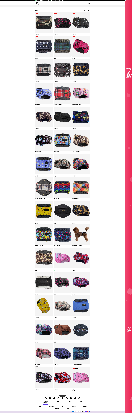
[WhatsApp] (79, 398)
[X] (62, 398)
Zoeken (68, 3)
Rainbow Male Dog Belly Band (75, 198)
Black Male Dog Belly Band (38, 293)
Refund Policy (74, 406)
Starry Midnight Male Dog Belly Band (39, 57)
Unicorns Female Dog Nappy (38, 151)
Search (69, 401)
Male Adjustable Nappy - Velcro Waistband (77, 245)
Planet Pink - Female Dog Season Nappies (76, 293)
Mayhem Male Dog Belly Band (57, 245)
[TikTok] (67, 398)
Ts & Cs (62, 406)
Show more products (62, 395)
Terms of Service (85, 406)
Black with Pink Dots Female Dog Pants (58, 33)
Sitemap (68, 408)
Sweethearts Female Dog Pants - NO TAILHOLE (77, 388)
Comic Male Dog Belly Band (56, 151)
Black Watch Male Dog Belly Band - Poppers (77, 364)
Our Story (58, 401)
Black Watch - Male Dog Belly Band (57, 57)
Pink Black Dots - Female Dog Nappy (76, 57)
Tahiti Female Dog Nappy (56, 364)
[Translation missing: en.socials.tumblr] (71, 398)
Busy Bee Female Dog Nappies (38, 104)
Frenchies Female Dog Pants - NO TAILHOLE (76, 104)
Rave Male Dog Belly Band (56, 198)
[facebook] (58, 398)
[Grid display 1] (83, 10)
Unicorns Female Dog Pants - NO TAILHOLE (39, 388)
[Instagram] (46, 398)
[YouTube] (54, 398)
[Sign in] (88, 3)
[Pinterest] (50, 398)
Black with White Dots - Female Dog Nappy (76, 33)
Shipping (81, 401)
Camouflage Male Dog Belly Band (38, 33)
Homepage (36, 7)
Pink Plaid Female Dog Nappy (38, 364)
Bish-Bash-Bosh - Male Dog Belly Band (39, 245)
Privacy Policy (57, 408)
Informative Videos (51, 406)
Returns (40, 406)
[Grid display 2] (84, 10)
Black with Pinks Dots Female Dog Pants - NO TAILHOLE (59, 293)
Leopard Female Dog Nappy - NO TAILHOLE (76, 151)
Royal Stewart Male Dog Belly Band (58, 104)
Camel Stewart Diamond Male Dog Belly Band (40, 198)
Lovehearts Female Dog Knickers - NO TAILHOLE (59, 388)
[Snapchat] (75, 398)
